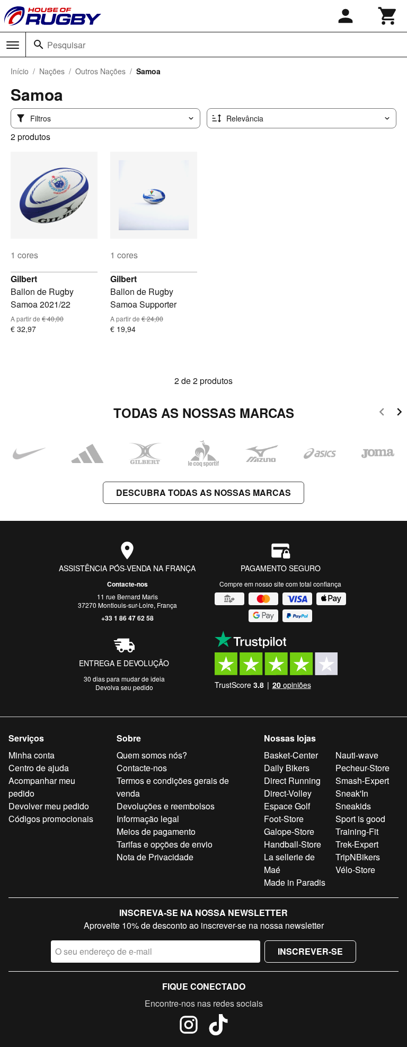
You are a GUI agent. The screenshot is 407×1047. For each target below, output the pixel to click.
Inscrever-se (310, 951)
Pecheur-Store (362, 768)
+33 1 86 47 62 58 (127, 618)
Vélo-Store (355, 869)
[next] (399, 413)
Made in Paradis (294, 882)
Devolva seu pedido (124, 687)
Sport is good (360, 819)
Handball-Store (292, 844)
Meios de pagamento (156, 831)
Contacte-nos (127, 584)
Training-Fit (356, 831)
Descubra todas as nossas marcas (203, 492)
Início (20, 71)
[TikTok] (218, 1026)
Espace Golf (287, 806)
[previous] (382, 413)
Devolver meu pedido (48, 806)
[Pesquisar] (38, 44)
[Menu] (12, 45)
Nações (52, 71)
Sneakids (353, 806)
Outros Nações (100, 71)
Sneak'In (351, 793)
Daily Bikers (286, 768)
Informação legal (148, 819)
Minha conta (31, 755)
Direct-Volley (288, 793)
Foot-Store (284, 819)
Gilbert (24, 279)
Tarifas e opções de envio (165, 844)
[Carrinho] (388, 16)
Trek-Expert (356, 844)
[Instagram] (188, 1026)
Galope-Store (289, 831)
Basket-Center (291, 755)
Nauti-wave (356, 755)
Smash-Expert (362, 780)
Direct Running (292, 780)
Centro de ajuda (38, 768)
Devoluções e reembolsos (166, 806)
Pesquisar (66, 45)
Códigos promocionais (50, 819)
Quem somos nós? (152, 755)
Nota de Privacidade (155, 857)
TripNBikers (357, 857)
